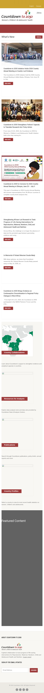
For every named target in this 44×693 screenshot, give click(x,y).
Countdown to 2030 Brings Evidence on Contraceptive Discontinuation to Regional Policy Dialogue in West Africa (21, 293)
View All (39, 37)
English (31, 6)
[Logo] (17, 15)
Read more (8, 83)
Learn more (27, 657)
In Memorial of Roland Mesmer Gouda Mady (19, 255)
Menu (38, 13)
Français (38, 6)
